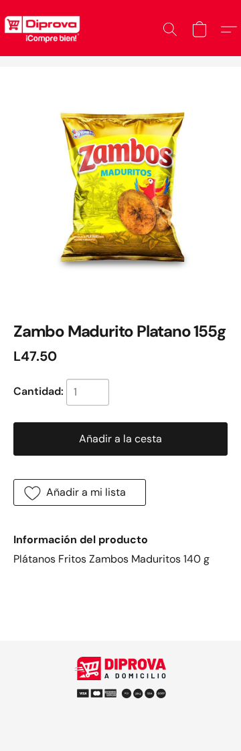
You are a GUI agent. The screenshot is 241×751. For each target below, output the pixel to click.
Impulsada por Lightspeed (121, 710)
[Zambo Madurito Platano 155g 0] (120, 187)
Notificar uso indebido (120, 688)
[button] (170, 29)
